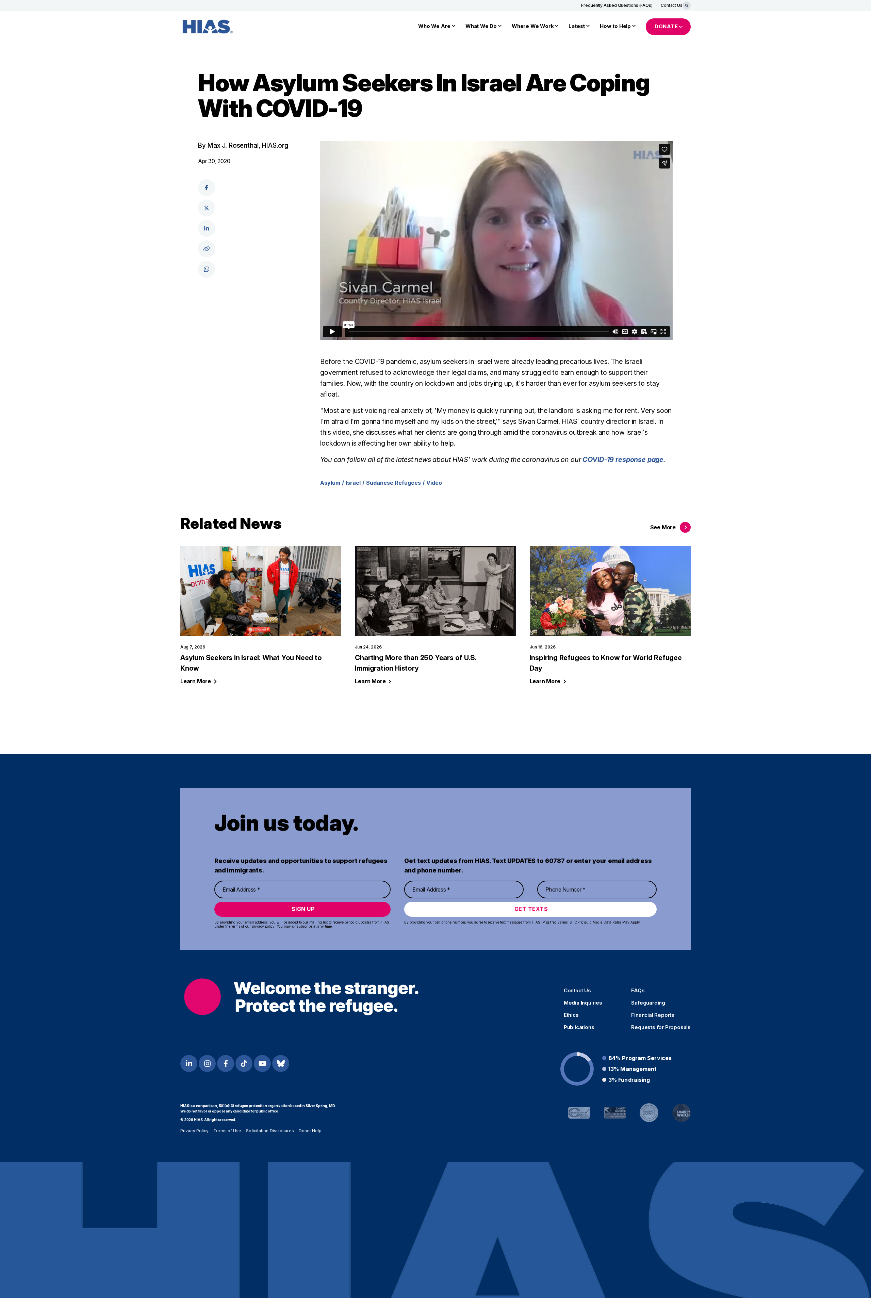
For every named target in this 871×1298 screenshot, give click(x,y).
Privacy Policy (194, 1130)
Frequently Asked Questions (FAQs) (617, 5)
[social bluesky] (280, 1063)
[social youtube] (262, 1063)
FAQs (637, 991)
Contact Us (672, 5)
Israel (353, 482)
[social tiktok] (243, 1063)
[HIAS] (301, 997)
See (663, 527)
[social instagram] (207, 1063)
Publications (579, 1027)
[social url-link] (206, 248)
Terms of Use (227, 1130)
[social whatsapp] (206, 269)
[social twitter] (206, 208)
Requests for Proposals (661, 1027)
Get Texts (531, 909)
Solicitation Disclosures (270, 1130)
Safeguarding (648, 1003)
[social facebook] (206, 187)
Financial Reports (652, 1015)
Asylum (330, 482)
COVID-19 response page (622, 459)
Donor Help (310, 1130)
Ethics (571, 1015)
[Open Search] (687, 5)
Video (434, 482)
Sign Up (303, 909)
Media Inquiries (583, 1003)
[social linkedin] (206, 228)
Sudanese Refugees (393, 482)
